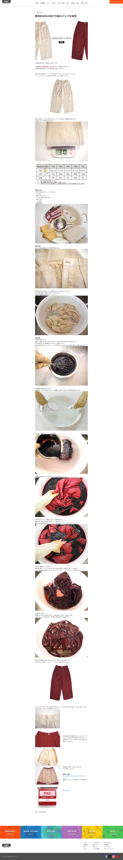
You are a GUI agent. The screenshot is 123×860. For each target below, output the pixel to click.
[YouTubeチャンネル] (117, 856)
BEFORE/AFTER (42, 812)
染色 (36, 812)
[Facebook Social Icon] (106, 856)
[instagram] (113, 856)
